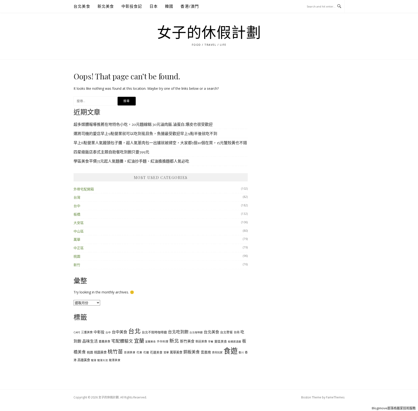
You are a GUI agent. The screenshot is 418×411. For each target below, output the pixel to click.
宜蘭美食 (150, 341)
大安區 (79, 222)
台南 (236, 332)
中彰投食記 (131, 6)
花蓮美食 (156, 352)
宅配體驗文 (122, 341)
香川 (241, 352)
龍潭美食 (114, 360)
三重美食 (87, 332)
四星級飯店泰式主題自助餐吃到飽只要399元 (111, 151)
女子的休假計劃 (209, 33)
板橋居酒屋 (234, 341)
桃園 (77, 256)
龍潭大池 (102, 360)
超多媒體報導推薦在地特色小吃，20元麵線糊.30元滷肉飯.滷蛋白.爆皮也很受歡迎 (143, 124)
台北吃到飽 (178, 332)
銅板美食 (191, 352)
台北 (134, 331)
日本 (153, 6)
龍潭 (93, 360)
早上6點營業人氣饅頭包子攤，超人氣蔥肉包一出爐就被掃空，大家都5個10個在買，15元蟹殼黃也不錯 (160, 142)
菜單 (166, 352)
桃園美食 (100, 352)
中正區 (79, 248)
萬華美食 (176, 352)
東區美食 (220, 341)
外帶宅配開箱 (84, 189)
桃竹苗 (115, 351)
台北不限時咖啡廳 (154, 332)
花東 (139, 352)
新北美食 (105, 6)
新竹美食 (187, 341)
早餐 (210, 341)
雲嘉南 (206, 352)
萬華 (77, 239)
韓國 (169, 6)
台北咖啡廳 (196, 332)
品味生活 (90, 341)
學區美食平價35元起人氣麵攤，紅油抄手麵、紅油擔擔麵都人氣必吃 (131, 161)
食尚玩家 (217, 352)
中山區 (79, 231)
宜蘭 (139, 340)
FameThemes (335, 397)
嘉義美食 (104, 341)
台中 (77, 205)
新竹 (77, 264)
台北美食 (82, 6)
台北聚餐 (226, 332)
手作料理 (162, 341)
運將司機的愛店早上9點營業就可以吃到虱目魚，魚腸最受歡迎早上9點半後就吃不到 (145, 133)
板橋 (77, 214)
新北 (174, 340)
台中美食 (119, 332)
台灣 (77, 197)
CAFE (77, 332)
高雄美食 (83, 360)
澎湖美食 (129, 352)
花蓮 (146, 352)
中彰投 (99, 331)
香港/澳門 (189, 6)
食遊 (231, 351)
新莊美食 (201, 341)
